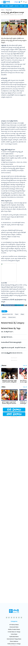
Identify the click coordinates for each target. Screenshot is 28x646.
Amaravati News (14, 627)
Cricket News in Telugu (14, 632)
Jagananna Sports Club (7, 314)
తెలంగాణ (16, 6)
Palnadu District (12, 317)
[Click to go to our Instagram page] (14, 617)
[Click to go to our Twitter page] (11, 617)
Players (16, 314)
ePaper (16, 2)
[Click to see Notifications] (26, 2)
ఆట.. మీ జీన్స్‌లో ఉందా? (12, 332)
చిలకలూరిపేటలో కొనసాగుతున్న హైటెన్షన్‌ (14, 342)
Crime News (14, 634)
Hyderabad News (14, 636)
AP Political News (14, 625)
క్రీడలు (25, 6)
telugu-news (9, 10)
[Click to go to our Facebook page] (7, 617)
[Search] (19, 2)
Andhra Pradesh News (14, 629)
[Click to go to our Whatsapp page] (9, 617)
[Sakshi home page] (14, 611)
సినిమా (21, 6)
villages (22, 314)
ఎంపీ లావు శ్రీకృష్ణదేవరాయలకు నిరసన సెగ (13, 353)
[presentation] (3, 373)
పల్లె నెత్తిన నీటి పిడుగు (13, 337)
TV (23, 2)
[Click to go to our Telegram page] (19, 617)
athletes (4, 317)
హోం (3, 6)
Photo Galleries (14, 641)
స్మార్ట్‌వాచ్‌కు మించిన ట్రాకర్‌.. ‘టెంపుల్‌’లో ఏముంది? (13, 347)
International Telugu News (14, 639)
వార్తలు (6, 6)
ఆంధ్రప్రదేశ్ (11, 6)
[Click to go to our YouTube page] (16, 617)
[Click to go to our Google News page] (21, 617)
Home (2, 10)
